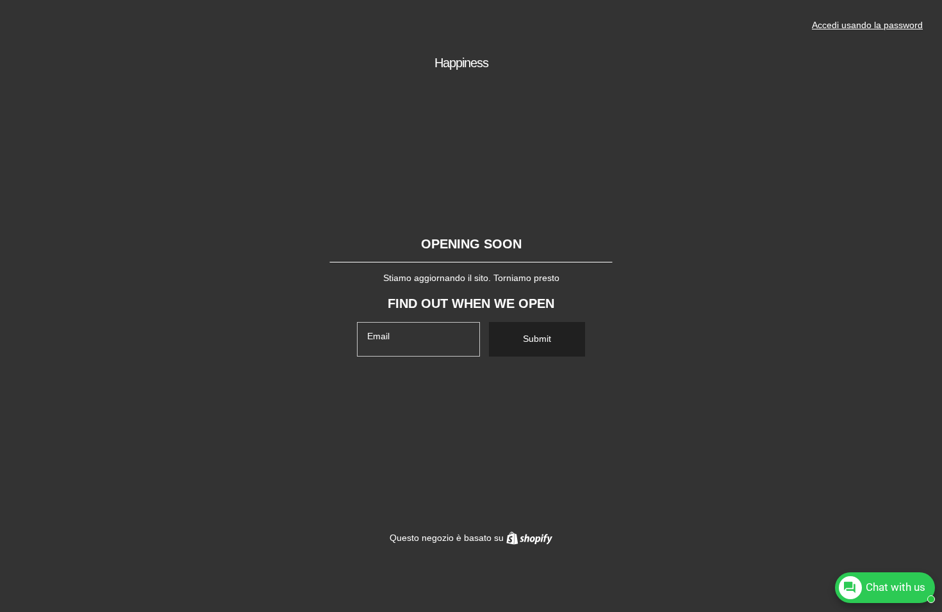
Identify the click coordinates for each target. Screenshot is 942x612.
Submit (537, 339)
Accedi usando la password (867, 25)
